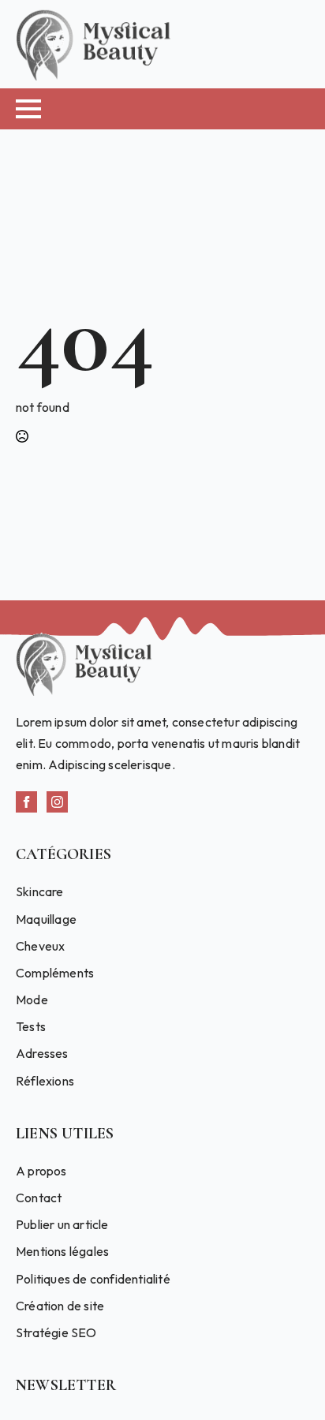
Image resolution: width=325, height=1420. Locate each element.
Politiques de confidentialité (93, 1279)
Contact (39, 1197)
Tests (31, 1026)
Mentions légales (62, 1251)
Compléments (55, 973)
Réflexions (45, 1081)
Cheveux (40, 946)
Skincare (40, 891)
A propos (41, 1171)
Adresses (42, 1053)
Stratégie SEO (56, 1332)
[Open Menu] (28, 108)
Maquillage (46, 919)
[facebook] (26, 802)
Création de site (60, 1306)
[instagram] (57, 802)
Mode (32, 999)
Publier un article (62, 1224)
